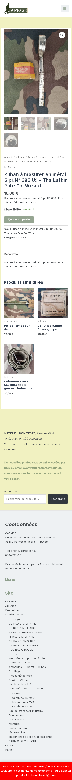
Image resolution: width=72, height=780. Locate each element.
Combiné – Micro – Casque (26, 688)
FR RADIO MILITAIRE (22, 628)
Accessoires (16, 719)
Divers (13, 654)
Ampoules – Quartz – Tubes (27, 667)
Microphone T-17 (23, 702)
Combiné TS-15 (22, 706)
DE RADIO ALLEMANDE (24, 645)
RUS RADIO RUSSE (21, 649)
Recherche (11, 491)
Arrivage (10, 605)
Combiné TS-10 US (24, 698)
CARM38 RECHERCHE (23, 741)
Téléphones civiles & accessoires (30, 736)
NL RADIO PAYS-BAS (22, 641)
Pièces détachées (20, 675)
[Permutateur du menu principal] (65, 8)
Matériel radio (14, 614)
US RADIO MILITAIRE (22, 623)
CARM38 (10, 601)
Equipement (17, 715)
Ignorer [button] (51, 775)
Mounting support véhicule (27, 658)
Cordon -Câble (18, 680)
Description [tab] (11, 254)
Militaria (20, 157)
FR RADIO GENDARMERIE (25, 632)
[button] (62, 35)
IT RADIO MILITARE (21, 636)
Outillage (15, 671)
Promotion (12, 610)
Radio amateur (18, 728)
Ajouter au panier (19, 219)
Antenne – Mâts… (20, 662)
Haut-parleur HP (20, 684)
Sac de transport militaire (26, 710)
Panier (9, 749)
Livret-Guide (17, 732)
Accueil (8, 157)
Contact (10, 745)
